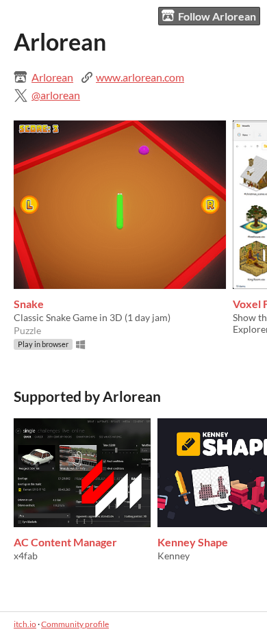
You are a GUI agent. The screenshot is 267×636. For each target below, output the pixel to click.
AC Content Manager (65, 541)
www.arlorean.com (140, 77)
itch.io (25, 624)
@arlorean (55, 94)
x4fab (26, 555)
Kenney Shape (192, 541)
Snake (29, 303)
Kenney (173, 555)
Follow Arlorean (217, 16)
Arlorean (52, 77)
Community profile (75, 624)
